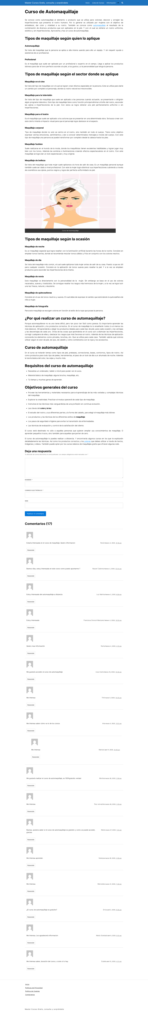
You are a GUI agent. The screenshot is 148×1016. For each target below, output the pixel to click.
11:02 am (119, 723)
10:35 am (118, 698)
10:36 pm (118, 672)
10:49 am (117, 750)
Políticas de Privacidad (34, 988)
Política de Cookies (32, 991)
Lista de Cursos (98, 3)
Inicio (88, 3)
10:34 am (118, 569)
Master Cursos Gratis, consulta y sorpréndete (46, 3)
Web (26, 501)
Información (111, 3)
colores (87, 441)
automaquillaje (99, 25)
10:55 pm (119, 620)
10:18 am (119, 543)
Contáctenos (30, 994)
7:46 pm (119, 884)
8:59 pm (119, 594)
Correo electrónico (34, 490)
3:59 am (119, 858)
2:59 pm (119, 778)
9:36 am (119, 910)
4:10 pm (119, 646)
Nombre (29, 480)
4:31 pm (119, 961)
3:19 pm (119, 804)
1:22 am (119, 830)
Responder (30, 550)
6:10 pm (119, 935)
